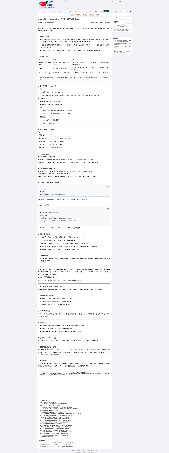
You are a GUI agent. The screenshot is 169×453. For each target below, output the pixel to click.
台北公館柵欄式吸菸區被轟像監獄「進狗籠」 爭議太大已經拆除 (56, 420)
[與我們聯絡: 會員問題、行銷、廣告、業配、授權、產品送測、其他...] (84, 450)
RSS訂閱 (115, 17)
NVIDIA (84, 14)
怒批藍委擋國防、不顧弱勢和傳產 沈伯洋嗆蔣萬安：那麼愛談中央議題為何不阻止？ (61, 413)
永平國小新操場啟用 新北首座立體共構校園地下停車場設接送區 (56, 431)
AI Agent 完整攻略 (45, 402)
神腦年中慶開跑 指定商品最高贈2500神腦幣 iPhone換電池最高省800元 (122, 41)
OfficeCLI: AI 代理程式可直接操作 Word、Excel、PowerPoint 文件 (55, 444)
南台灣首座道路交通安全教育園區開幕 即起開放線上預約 (54, 435)
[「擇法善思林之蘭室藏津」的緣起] (49, 410)
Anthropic (91, 14)
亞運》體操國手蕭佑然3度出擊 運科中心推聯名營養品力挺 (55, 417)
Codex (78, 14)
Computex (72, 14)
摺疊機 (97, 14)
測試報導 (51, 22)
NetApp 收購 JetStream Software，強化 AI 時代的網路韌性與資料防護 (56, 446)
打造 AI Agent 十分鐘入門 (47, 405)
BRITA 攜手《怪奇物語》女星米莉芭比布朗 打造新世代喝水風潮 (122, 52)
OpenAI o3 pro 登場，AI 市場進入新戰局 (51, 403)
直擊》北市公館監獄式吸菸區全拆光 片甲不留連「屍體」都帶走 (56, 418)
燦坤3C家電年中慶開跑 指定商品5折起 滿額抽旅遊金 (122, 44)
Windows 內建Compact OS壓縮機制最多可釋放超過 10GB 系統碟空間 (56, 443)
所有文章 (58, 1)
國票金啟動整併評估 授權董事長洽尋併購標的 (52, 412)
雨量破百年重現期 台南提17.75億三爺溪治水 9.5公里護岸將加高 (56, 427)
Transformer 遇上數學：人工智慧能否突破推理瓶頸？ (54, 407)
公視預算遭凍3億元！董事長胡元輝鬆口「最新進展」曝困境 (55, 433)
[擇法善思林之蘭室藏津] (47, 436)
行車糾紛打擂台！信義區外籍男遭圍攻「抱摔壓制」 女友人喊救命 (56, 425)
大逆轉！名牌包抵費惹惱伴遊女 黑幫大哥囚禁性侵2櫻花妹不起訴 (56, 415)
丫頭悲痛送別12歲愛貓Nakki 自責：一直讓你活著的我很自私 (55, 422)
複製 (108, 186)
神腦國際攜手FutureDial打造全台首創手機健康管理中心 (122, 46)
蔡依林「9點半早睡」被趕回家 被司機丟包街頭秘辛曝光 (54, 430)
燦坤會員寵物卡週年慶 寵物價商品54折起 (122, 49)
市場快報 (68, 1)
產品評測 (72, 1)
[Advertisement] (89, 5)
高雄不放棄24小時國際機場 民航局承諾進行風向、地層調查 (55, 428)
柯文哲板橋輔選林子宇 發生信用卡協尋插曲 (51, 423)
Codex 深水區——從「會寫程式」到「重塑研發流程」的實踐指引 (56, 408)
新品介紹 (63, 1)
